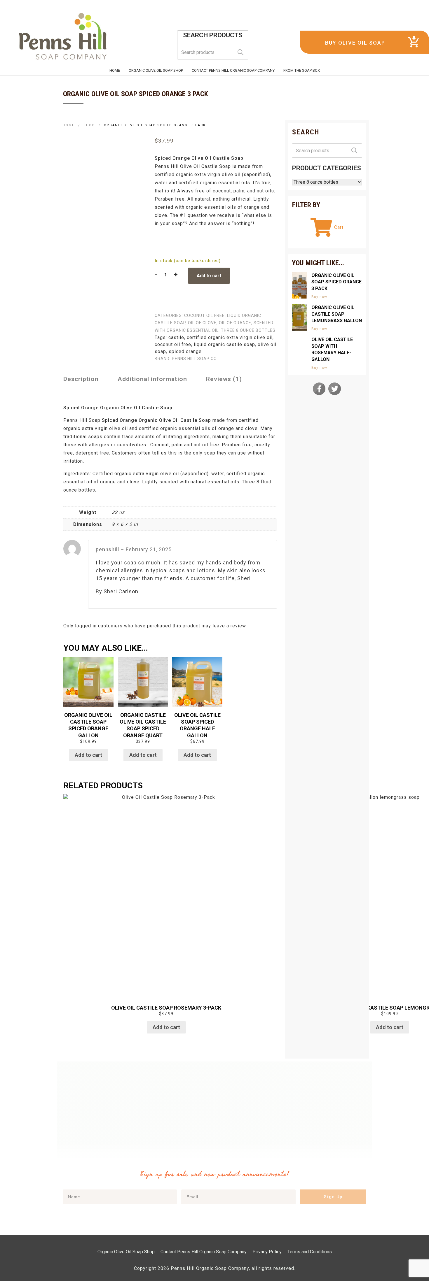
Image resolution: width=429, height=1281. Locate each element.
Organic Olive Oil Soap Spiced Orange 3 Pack (336, 282)
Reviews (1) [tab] (224, 378)
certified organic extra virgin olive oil (230, 337)
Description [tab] (81, 378)
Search (240, 52)
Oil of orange (235, 322)
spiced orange (185, 351)
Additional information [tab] (152, 378)
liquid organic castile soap (224, 344)
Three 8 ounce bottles (248, 330)
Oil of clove (202, 322)
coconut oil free (204, 315)
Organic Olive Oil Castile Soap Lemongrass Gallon (336, 314)
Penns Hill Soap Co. (195, 358)
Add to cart (209, 275)
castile (176, 337)
